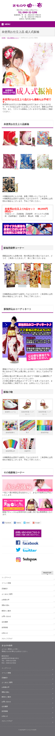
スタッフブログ (7, 638)
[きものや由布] (27, 5)
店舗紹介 (5, 588)
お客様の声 (5, 600)
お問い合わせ (6, 616)
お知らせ (5, 633)
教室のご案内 (6, 611)
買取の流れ (5, 605)
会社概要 (5, 622)
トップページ (6, 577)
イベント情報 (6, 583)
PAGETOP (47, 572)
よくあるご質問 (7, 594)
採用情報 (5, 627)
